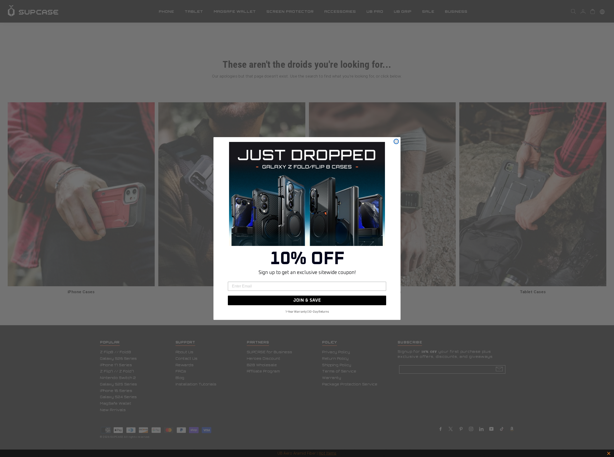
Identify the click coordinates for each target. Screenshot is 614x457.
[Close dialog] (396, 141)
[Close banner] (609, 453)
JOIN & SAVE (307, 300)
